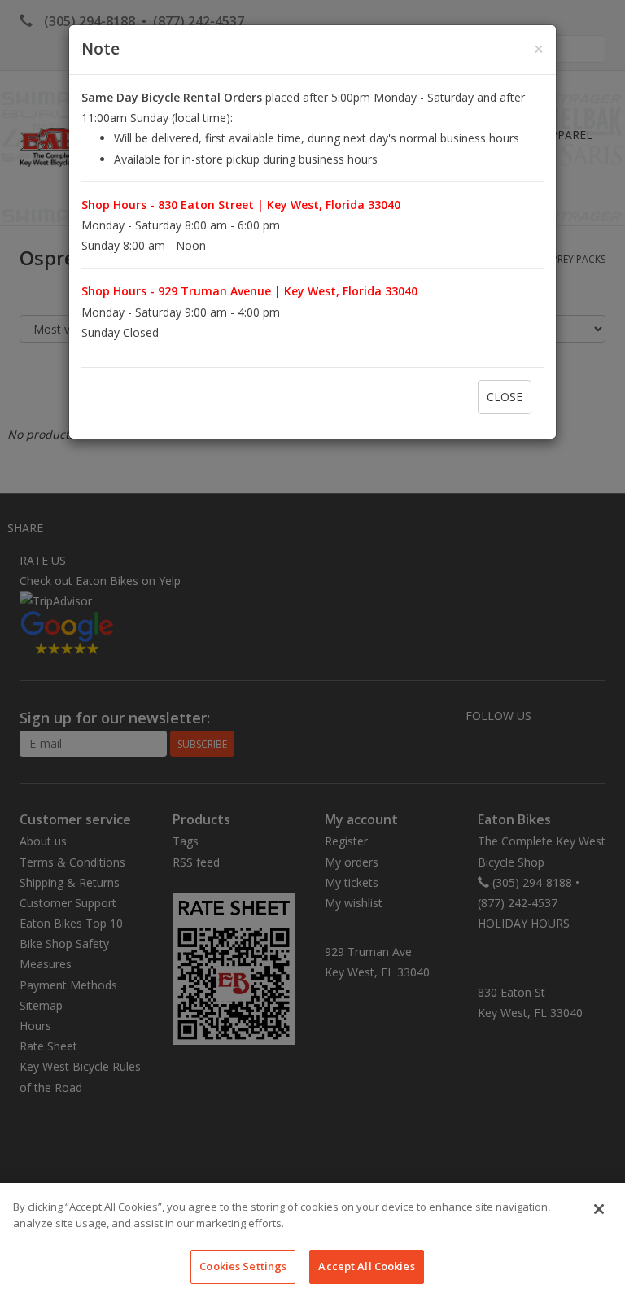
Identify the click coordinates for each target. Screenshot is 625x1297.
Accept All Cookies (366, 1266)
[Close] (599, 1209)
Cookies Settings (242, 1266)
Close (504, 396)
